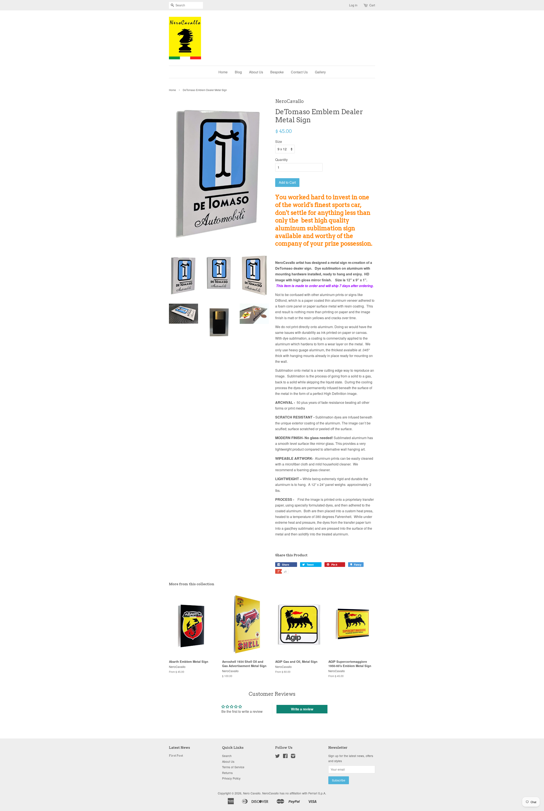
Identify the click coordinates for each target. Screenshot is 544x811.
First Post (176, 755)
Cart (372, 5)
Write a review (302, 709)
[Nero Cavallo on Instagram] (293, 756)
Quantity (281, 159)
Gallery (320, 72)
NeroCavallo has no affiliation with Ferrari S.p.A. (294, 793)
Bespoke (277, 72)
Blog (238, 72)
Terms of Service (233, 767)
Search (227, 756)
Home (223, 72)
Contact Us (299, 72)
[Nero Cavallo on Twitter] (277, 756)
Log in (353, 5)
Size (278, 141)
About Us (256, 72)
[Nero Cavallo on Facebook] (285, 756)
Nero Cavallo (252, 793)
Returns (227, 773)
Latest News (179, 748)
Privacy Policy (231, 778)
